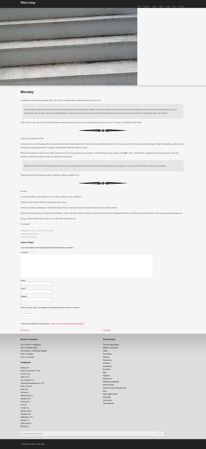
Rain (105, 391)
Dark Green (107, 354)
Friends (23, 392)
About (174, 6)
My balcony (107, 360)
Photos (154, 6)
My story (36, 233)
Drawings (146, 6)
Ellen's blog (28, 2)
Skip (104, 372)
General (24, 398)
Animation (107, 369)
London (23, 408)
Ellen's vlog (25, 386)
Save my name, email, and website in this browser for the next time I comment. (50, 307)
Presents (24, 414)
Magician (37, 344)
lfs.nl (22, 404)
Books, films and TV (28, 370)
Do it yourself (26, 380)
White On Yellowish (110, 347)
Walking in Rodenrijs (111, 381)
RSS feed (40, 444)
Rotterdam (25, 417)
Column (24, 374)
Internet (23, 401)
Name (23, 280)
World (23, 426)
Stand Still (107, 397)
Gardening (25, 395)
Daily (23, 377)
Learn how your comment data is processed (67, 323)
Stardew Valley (32, 347)
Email (23, 288)
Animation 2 (107, 366)
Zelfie (105, 350)
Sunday (30, 354)
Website (24, 296)
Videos (161, 6)
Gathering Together (39, 350)
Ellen (52, 230)
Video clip (24, 423)
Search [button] (159, 433)
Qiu (22, 347)
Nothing (106, 357)
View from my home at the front (114, 388)
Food (23, 389)
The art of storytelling (111, 344)
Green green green (110, 394)
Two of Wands (108, 403)
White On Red (108, 384)
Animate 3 (107, 363)
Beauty (23, 367)
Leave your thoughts (28, 237)
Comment (25, 252)
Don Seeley (25, 350)
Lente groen (107, 400)
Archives (181, 6)
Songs (168, 6)
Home (139, 6)
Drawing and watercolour (30, 383)
